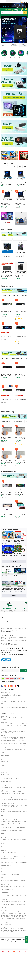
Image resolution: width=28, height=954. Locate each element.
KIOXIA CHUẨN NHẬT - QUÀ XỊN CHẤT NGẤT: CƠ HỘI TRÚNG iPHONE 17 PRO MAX (8, 540)
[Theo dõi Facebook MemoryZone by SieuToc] (2, 686)
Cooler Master (18, 821)
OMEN (6, 732)
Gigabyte (11, 848)
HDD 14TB (20, 930)
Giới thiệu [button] (4, 614)
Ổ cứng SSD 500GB (5, 915)
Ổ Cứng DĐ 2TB (4, 895)
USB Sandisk (3, 791)
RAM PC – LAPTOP (7, 349)
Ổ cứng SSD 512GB (14, 915)
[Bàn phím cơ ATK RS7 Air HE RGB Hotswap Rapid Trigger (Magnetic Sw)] (21, 505)
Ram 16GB (12, 878)
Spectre (20, 731)
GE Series (8, 751)
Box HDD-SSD (12, 886)
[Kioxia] (9, 155)
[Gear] (14, 68)
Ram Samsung (4, 882)
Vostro (19, 717)
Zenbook (5, 723)
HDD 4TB (22, 928)
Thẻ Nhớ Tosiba (20, 737)
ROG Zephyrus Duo (19, 725)
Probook (3, 732)
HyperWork (24, 821)
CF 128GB (8, 745)
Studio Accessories (22, 839)
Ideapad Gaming (20, 757)
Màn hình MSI (16, 874)
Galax (6, 858)
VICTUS (14, 731)
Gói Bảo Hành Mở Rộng (5, 770)
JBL (20, 811)
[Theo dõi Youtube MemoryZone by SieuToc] (15, 686)
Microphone (15, 839)
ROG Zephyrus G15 (11, 725)
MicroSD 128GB (11, 740)
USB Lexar (15, 791)
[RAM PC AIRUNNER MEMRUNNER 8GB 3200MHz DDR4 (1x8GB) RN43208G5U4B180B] (7, 367)
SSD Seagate (24, 918)
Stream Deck (9, 839)
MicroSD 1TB (6, 741)
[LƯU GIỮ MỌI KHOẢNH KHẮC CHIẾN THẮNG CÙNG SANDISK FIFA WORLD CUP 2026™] (20, 549)
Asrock (14, 778)
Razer (6, 799)
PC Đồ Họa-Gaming (11, 787)
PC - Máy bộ (13, 57)
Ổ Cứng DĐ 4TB (19, 895)
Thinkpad (11, 757)
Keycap (6, 806)
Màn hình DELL (10, 872)
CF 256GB (12, 745)
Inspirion (15, 717)
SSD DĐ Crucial (4, 901)
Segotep (22, 856)
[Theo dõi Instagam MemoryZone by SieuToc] (11, 686)
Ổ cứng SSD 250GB (5, 913)
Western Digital (4, 893)
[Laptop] (14, 82)
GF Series (20, 749)
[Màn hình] (21, 53)
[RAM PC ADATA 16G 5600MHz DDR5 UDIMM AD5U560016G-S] (21, 390)
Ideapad (2, 757)
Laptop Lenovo (15, 695)
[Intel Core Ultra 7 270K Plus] (14, 29)
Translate (25, 2)
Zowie (20, 799)
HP (25, 166)
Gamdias (10, 858)
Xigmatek (6, 856)
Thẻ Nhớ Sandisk (4, 737)
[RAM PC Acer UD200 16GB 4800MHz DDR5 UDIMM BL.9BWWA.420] (7, 390)
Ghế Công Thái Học (20, 823)
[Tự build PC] (4, 53)
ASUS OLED (19, 14)
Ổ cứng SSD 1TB (4, 916)
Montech (3, 858)
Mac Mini (18, 778)
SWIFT (2, 707)
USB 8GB (13, 793)
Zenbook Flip (16, 723)
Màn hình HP (16, 872)
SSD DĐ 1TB (17, 906)
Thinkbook (7, 757)
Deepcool (10, 856)
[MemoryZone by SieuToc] (11, 10)
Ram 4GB (3, 878)
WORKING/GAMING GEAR (9, 471)
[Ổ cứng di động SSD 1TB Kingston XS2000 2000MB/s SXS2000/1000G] (21, 430)
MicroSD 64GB (4, 740)
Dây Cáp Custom (19, 806)
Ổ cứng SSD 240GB (22, 912)
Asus (10, 166)
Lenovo (4, 166)
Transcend (9, 893)
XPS (7, 719)
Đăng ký (24, 670)
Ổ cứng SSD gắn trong (8, 286)
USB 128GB (8, 795)
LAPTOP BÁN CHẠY (7, 163)
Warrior (2, 821)
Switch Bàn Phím (12, 806)
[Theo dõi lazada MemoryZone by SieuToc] (5, 686)
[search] (25, 12)
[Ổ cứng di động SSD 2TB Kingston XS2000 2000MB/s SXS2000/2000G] (7, 453)
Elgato (9, 834)
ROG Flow (9, 726)
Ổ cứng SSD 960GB (22, 915)
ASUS (7, 778)
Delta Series (9, 749)
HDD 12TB (15, 930)
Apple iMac (12, 783)
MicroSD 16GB (15, 738)
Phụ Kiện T (24, 811)
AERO (10, 713)
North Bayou (14, 830)
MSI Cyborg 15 (13, 14)
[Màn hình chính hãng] (14, 140)
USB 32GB (23, 793)
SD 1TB (15, 743)
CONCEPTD (6, 707)
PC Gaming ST (17, 239)
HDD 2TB (13, 928)
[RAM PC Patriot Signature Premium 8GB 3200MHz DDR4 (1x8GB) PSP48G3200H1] (21, 367)
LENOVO (7, 774)
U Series (2, 713)
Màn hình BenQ (23, 872)
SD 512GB (11, 743)
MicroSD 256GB (18, 740)
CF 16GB (20, 743)
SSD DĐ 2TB (23, 906)
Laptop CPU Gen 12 (16, 701)
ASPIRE (11, 707)
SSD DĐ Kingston (8, 903)
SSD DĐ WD (18, 901)
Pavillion (10, 731)
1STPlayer (17, 856)
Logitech (2, 799)
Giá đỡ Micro (19, 829)
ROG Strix (14, 726)
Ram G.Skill (17, 880)
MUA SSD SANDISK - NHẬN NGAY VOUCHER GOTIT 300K (19, 540)
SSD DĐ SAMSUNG (18, 421)
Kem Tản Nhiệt (14, 888)
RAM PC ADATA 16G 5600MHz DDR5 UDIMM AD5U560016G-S (21, 399)
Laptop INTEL (21, 695)
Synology (2, 924)
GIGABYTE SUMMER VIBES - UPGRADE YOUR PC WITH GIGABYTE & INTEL (7, 554)
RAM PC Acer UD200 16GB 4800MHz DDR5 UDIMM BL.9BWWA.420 (7, 399)
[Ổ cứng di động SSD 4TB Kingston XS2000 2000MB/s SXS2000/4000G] (21, 453)
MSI (20, 166)
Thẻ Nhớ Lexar (8, 738)
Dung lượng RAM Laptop (17, 358)
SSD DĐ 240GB (9, 904)
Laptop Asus (3, 695)
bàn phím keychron (5, 14)
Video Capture (3, 839)
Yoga (15, 757)
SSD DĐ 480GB (23, 904)
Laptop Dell (9, 695)
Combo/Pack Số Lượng (20, 745)
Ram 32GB (17, 878)
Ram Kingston (23, 880)
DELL (4, 774)
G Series (22, 717)
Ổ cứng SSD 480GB (22, 913)
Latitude (11, 717)
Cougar (2, 823)
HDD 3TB (17, 928)
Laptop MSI (7, 694)
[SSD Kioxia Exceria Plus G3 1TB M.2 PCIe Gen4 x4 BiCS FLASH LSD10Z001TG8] (21, 327)
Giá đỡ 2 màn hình (12, 829)
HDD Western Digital (5, 931)
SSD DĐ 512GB (4, 906)
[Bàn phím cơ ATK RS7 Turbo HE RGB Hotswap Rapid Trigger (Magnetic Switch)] (7, 505)
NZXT (14, 858)
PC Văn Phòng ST (6, 239)
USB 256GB (14, 795)
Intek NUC (3, 778)
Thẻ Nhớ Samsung (12, 737)
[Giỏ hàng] (25, 10)
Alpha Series (3, 749)
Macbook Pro (9, 761)
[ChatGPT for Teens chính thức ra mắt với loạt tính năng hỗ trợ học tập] (8, 571)
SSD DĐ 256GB (16, 904)
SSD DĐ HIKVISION (16, 903)
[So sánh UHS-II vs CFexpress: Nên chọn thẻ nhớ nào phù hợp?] (20, 584)
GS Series (13, 751)
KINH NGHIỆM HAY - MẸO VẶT (12, 566)
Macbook (2, 694)
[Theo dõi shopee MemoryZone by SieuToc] (8, 686)
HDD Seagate (13, 931)
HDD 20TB (25, 930)
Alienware (3, 719)
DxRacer (13, 821)
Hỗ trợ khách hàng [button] (7, 622)
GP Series (3, 751)
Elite (17, 731)
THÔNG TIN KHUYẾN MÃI (10, 529)
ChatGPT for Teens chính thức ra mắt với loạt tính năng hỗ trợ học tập (7, 576)
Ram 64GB (22, 878)
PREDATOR (24, 707)
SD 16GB (12, 741)
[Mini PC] (14, 126)
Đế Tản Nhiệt (13, 770)
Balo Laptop (19, 770)
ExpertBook (23, 726)
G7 (7, 713)
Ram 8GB (7, 878)
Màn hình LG (10, 874)
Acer (15, 166)
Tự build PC (4, 57)
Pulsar (16, 799)
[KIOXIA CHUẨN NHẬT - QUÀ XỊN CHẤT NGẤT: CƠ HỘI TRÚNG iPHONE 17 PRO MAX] (8, 535)
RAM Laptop (5, 358)
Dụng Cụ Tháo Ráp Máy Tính (7, 889)
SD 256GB (6, 743)
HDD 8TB (5, 930)
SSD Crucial (18, 918)
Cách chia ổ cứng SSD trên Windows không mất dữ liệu (19, 576)
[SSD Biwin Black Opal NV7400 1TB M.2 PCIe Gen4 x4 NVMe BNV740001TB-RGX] (7, 327)
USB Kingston (9, 791)
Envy (7, 731)
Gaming (7, 717)
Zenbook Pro (21, 723)
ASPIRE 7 (16, 707)
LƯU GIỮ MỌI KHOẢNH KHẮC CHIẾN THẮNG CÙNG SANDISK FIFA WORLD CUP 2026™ (20, 554)
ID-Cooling (17, 867)
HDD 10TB (10, 930)
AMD (4, 843)
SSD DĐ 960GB (11, 906)
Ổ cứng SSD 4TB (19, 916)
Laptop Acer (25, 694)
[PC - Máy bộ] (13, 53)
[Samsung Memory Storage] (14, 5)
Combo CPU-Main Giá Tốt (21, 787)
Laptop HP (20, 694)
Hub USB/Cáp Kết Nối (20, 886)
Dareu (25, 805)
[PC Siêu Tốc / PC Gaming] (14, 104)
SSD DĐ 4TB (3, 907)
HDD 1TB (8, 928)
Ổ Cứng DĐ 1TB (24, 893)
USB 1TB (25, 795)
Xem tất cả (13, 561)
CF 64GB (3, 745)
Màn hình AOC (4, 874)
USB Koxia (20, 791)
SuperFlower (20, 862)
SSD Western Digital (5, 919)
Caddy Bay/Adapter (4, 886)
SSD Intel (13, 918)
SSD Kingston (8, 918)
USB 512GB (19, 795)
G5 (5, 713)
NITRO (19, 707)
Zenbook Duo (10, 723)
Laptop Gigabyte (13, 694)
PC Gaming (25, 14)
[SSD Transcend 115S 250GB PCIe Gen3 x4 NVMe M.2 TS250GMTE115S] (7, 304)
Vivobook (18, 726)
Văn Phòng (3, 717)
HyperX (13, 799)
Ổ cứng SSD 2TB (12, 916)
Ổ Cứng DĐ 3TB (11, 895)
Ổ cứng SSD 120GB (5, 912)
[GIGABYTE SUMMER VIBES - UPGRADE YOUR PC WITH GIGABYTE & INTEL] (8, 549)
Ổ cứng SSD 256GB (14, 913)
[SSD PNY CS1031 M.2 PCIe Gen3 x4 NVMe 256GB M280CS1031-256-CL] (21, 304)
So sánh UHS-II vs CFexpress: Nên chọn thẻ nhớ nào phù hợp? (19, 589)
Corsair (9, 799)
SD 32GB (16, 741)
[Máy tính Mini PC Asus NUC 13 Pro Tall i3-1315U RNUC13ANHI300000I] (7, 268)
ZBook (24, 731)
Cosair (2, 856)
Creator (2, 752)
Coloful (11, 852)
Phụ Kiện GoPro (21, 888)
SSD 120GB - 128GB (14, 295)
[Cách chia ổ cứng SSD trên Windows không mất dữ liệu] (20, 571)
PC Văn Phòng (4, 787)
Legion (25, 757)
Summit (24, 751)
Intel (1, 843)
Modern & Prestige (19, 751)
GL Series (24, 749)
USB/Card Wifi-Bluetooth (6, 888)
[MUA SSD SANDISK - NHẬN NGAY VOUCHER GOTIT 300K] (20, 535)
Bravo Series (14, 749)
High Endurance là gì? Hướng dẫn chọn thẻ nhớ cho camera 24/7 (8, 589)
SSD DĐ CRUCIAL (6, 421)
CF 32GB (24, 743)
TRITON (2, 709)
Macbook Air (3, 761)
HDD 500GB (3, 928)
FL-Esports (21, 805)
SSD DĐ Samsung (11, 901)
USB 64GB (3, 795)
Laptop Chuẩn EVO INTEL (6, 701)
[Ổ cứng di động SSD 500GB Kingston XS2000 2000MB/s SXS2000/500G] (7, 430)
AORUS (13, 713)
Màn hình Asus (3, 872)
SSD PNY (12, 919)
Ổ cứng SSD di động (7, 412)
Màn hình (21, 57)
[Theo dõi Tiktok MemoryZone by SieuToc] (18, 686)
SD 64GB (21, 741)
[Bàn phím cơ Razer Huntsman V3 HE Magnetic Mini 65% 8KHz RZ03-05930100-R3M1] (21, 485)
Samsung (17, 811)
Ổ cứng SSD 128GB (13, 912)
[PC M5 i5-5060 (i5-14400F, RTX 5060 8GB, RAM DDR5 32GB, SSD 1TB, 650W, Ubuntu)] (7, 247)
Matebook (3, 765)
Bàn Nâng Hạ (12, 823)
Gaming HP (11, 732)
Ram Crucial (12, 880)
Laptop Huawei (4, 697)
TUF (1, 723)
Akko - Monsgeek (4, 805)
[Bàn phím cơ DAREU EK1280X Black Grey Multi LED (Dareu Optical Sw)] (7, 485)
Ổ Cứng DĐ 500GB (16, 893)
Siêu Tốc (22, 941)
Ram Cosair (6, 880)
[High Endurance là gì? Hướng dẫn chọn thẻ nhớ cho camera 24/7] (8, 584)
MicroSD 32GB (21, 738)
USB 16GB (18, 793)
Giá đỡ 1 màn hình (4, 829)
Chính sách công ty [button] (7, 618)
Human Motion (8, 830)
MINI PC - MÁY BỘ (6, 229)
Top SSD (4, 295)
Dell (22, 799)
